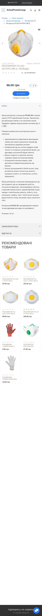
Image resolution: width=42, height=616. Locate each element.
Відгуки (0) (7, 233)
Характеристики (10, 226)
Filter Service (8, 63)
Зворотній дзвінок (27, 3)
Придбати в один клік (21, 98)
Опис (4, 106)
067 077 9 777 (12, 3)
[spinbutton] (33, 85)
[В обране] (39, 30)
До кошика (21, 93)
